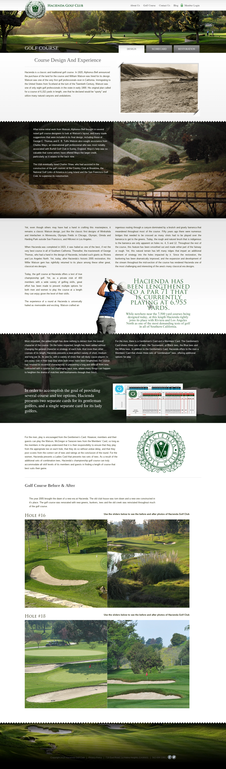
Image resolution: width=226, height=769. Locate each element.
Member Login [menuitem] (192, 5)
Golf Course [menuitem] (149, 5)
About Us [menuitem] (135, 5)
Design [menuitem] (131, 49)
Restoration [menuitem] (186, 49)
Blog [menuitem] (176, 5)
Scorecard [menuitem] (159, 49)
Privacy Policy (95, 757)
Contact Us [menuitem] (164, 5)
